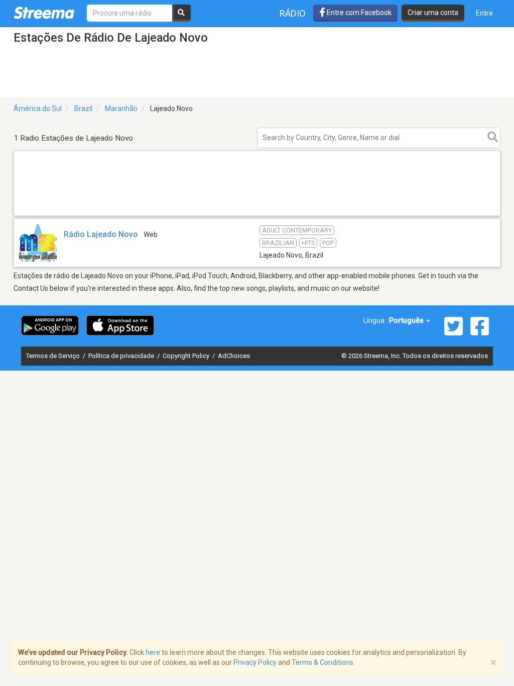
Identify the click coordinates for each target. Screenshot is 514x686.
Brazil (83, 108)
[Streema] (44, 13)
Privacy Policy (255, 662)
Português (407, 320)
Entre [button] (484, 13)
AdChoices (234, 356)
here (153, 652)
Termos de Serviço (53, 356)
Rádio (293, 13)
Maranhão (121, 108)
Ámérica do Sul (38, 108)
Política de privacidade (122, 356)
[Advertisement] (257, 215)
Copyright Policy (187, 356)
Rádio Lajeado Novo (101, 234)
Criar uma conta (433, 13)
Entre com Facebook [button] (358, 13)
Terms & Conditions (322, 662)
